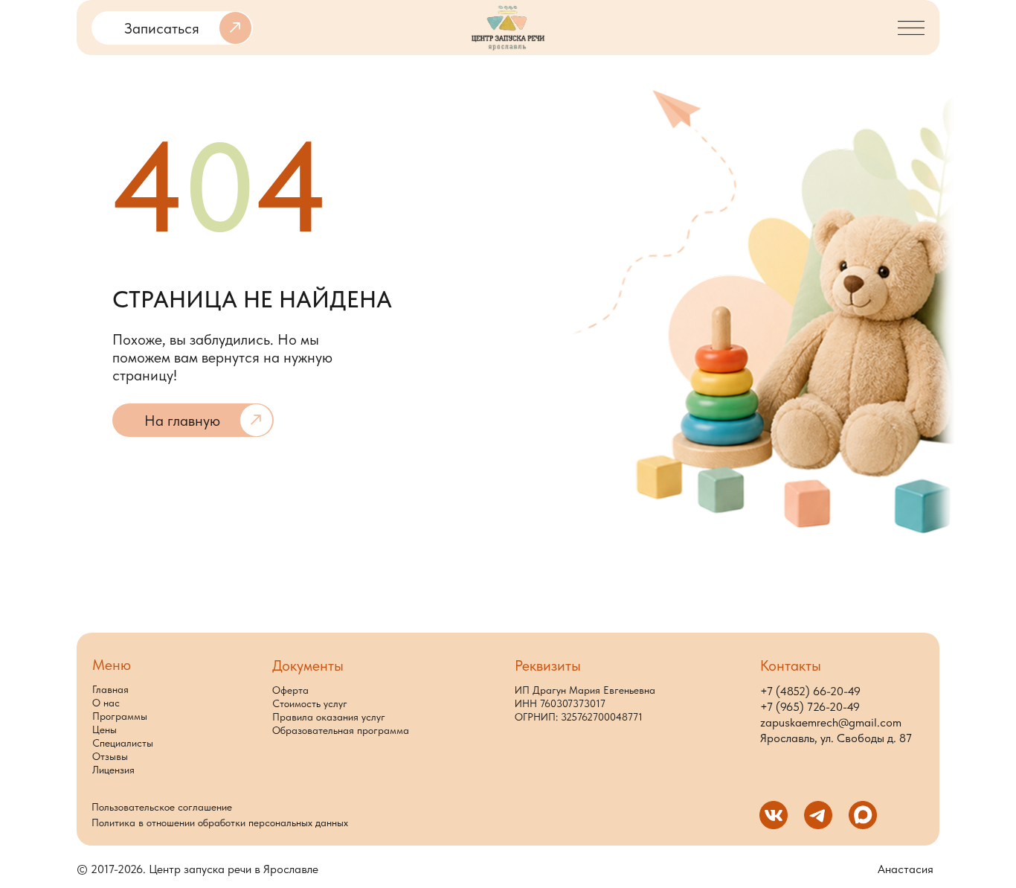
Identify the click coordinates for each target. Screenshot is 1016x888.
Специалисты (122, 743)
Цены (104, 729)
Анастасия (905, 869)
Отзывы (110, 756)
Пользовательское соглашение (161, 807)
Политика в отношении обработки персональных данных (219, 822)
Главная (110, 689)
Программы (119, 716)
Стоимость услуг (309, 703)
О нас (106, 703)
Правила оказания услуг (328, 717)
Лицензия (113, 770)
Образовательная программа (340, 730)
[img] (508, 28)
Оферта (290, 690)
